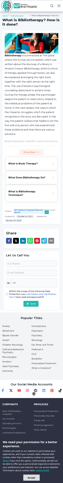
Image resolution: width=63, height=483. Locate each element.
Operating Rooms (11, 423)
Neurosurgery (9, 357)
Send (33, 303)
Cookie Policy (42, 470)
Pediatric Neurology (12, 344)
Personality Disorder (44, 415)
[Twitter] (11, 390)
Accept (31, 477)
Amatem (7, 361)
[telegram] (44, 241)
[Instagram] (27, 390)
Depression (37, 331)
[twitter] (16, 241)
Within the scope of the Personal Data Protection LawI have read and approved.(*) (32, 294)
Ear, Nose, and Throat (42, 344)
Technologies (9, 428)
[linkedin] (23, 241)
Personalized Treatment (44, 363)
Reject (6, 460)
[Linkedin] (44, 390)
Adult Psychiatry (10, 366)
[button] (9, 283)
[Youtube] (19, 390)
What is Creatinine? (41, 368)
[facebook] (9, 241)
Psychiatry (37, 335)
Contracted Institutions (13, 432)
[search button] (52, 6)
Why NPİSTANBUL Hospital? (12, 412)
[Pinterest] (52, 390)
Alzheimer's (8, 331)
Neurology (37, 340)
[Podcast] (34, 394)
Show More (29, 152)
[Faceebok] (3, 390)
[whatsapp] (30, 241)
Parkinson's (37, 349)
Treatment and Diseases (16, 15)
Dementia (7, 371)
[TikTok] (60, 390)
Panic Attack (40, 429)
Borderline (37, 358)
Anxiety (6, 326)
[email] (51, 241)
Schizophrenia (39, 326)
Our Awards (8, 418)
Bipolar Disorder (10, 335)
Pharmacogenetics (43, 425)
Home (4, 15)
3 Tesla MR (39, 420)
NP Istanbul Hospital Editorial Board (28, 211)
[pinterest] (37, 241)
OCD (34, 354)
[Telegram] (35, 390)
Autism (6, 340)
